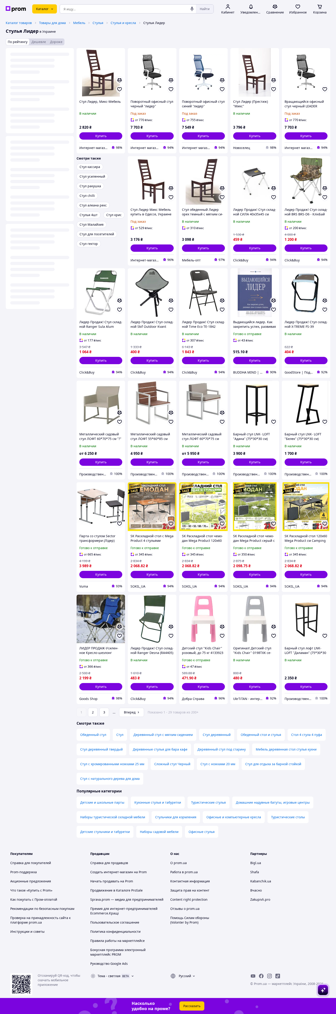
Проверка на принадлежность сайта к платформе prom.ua (40, 920)
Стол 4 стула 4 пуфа (306, 734)
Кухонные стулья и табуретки (157, 802)
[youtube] (253, 976)
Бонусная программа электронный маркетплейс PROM (118, 952)
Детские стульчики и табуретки (105, 832)
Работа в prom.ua (184, 872)
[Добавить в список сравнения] (119, 80)
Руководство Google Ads (109, 963)
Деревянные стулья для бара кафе (160, 749)
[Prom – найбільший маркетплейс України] (16, 9)
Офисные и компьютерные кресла (233, 817)
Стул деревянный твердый (101, 749)
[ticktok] (277, 976)
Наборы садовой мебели (159, 832)
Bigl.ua (255, 863)
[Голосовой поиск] (192, 9)
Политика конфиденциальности (115, 931)
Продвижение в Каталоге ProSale (116, 890)
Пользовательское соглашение (114, 922)
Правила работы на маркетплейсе (117, 940)
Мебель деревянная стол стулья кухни (286, 749)
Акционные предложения (30, 881)
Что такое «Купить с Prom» (31, 890)
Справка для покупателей (30, 863)
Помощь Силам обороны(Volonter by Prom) (189, 920)
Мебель (79, 23)
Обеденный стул (93, 734)
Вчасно (256, 890)
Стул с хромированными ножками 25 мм (112, 764)
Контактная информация (190, 881)
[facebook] (261, 976)
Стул (119, 734)
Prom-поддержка (23, 872)
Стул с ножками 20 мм (217, 764)
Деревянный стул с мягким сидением (163, 734)
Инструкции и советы (27, 931)
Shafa (254, 872)
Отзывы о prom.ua (185, 908)
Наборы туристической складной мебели (112, 817)
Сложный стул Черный (172, 764)
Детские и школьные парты (102, 802)
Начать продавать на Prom (111, 881)
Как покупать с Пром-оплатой (33, 899)
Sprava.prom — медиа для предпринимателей (126, 899)
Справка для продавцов (109, 863)
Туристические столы (288, 817)
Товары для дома (52, 23)
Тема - (109, 976)
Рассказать (191, 1006)
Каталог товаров (19, 23)
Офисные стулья (202, 832)
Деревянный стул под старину (221, 749)
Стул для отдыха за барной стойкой (273, 764)
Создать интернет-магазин (111, 872)
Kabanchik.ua (260, 881)
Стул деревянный (217, 734)
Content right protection (189, 899)
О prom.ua (178, 863)
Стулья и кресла (123, 23)
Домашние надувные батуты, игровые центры (273, 802)
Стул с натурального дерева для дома (110, 778)
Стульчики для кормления (175, 817)
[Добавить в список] (119, 89)
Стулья (98, 23)
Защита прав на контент (189, 890)
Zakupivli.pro (260, 899)
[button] (100, 136)
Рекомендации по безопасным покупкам (42, 908)
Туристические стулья (208, 802)
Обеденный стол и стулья (261, 734)
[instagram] (269, 976)
